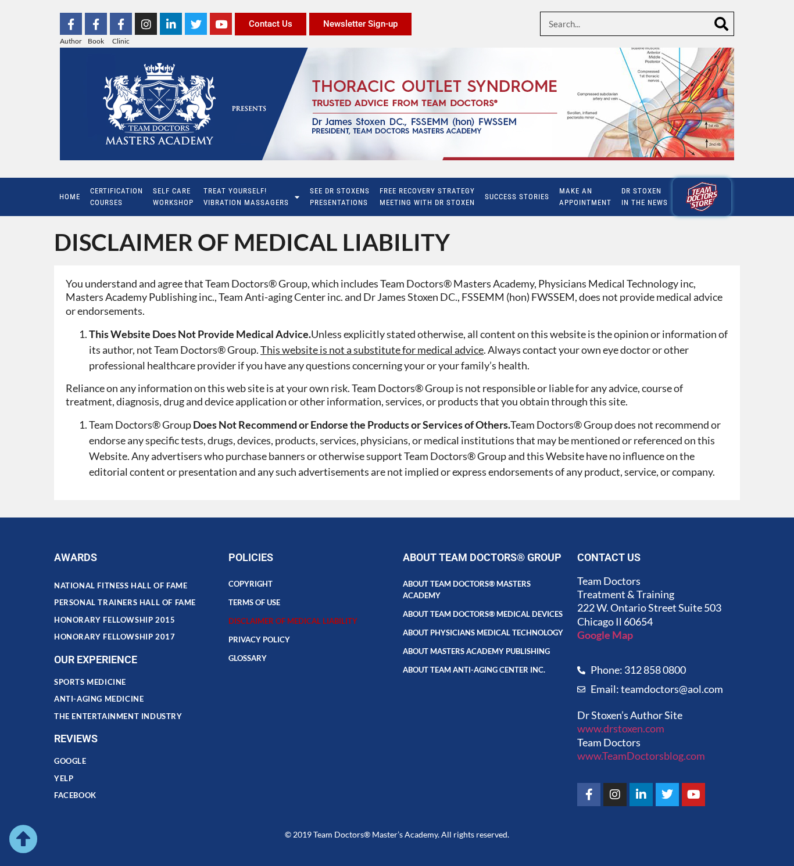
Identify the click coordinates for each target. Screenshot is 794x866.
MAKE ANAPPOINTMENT (585, 196)
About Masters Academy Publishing (476, 651)
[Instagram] (146, 24)
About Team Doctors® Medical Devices (483, 614)
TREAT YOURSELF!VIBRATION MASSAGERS (246, 196)
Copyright (250, 583)
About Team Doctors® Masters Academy (467, 589)
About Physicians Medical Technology (483, 632)
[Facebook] (588, 794)
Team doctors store (702, 196)
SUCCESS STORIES (517, 196)
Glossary (247, 658)
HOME (69, 196)
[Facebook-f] (71, 24)
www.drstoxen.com (620, 728)
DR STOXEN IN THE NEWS (644, 196)
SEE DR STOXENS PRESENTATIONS (340, 196)
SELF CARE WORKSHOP (173, 196)
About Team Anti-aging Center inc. (474, 669)
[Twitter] (196, 24)
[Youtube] (221, 24)
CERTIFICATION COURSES (116, 196)
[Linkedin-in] (171, 24)
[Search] (721, 23)
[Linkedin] (641, 794)
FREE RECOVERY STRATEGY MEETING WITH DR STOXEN (427, 196)
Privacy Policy (259, 639)
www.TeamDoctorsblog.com (641, 755)
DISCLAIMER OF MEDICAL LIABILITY (292, 621)
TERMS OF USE (254, 602)
